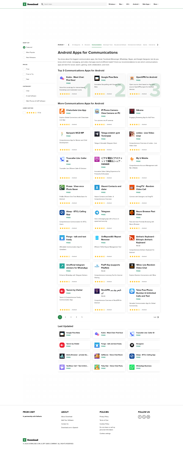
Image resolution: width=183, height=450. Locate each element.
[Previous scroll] (68, 44)
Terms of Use (104, 420)
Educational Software (120, 45)
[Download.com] (30, 4)
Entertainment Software (134, 45)
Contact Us (65, 424)
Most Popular (30, 52)
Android (135, 4)
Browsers (87, 45)
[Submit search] (42, 4)
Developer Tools (108, 45)
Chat (27, 91)
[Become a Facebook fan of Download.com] (139, 417)
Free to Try (29, 74)
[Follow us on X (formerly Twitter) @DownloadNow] (144, 417)
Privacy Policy (104, 417)
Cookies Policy (104, 424)
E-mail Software (31, 96)
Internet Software (154, 45)
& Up (39, 113)
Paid (27, 79)
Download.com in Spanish (69, 427)
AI (82, 45)
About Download (66, 417)
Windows (112, 4)
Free (27, 69)
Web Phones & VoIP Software (35, 101)
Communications (97, 45)
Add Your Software (67, 420)
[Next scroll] (157, 44)
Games (145, 45)
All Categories (76, 45)
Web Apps (146, 4)
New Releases (31, 57)
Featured (29, 47)
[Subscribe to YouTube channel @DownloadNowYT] (148, 417)
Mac (120, 4)
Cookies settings (105, 433)
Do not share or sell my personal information (107, 428)
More (155, 4)
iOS (127, 4)
